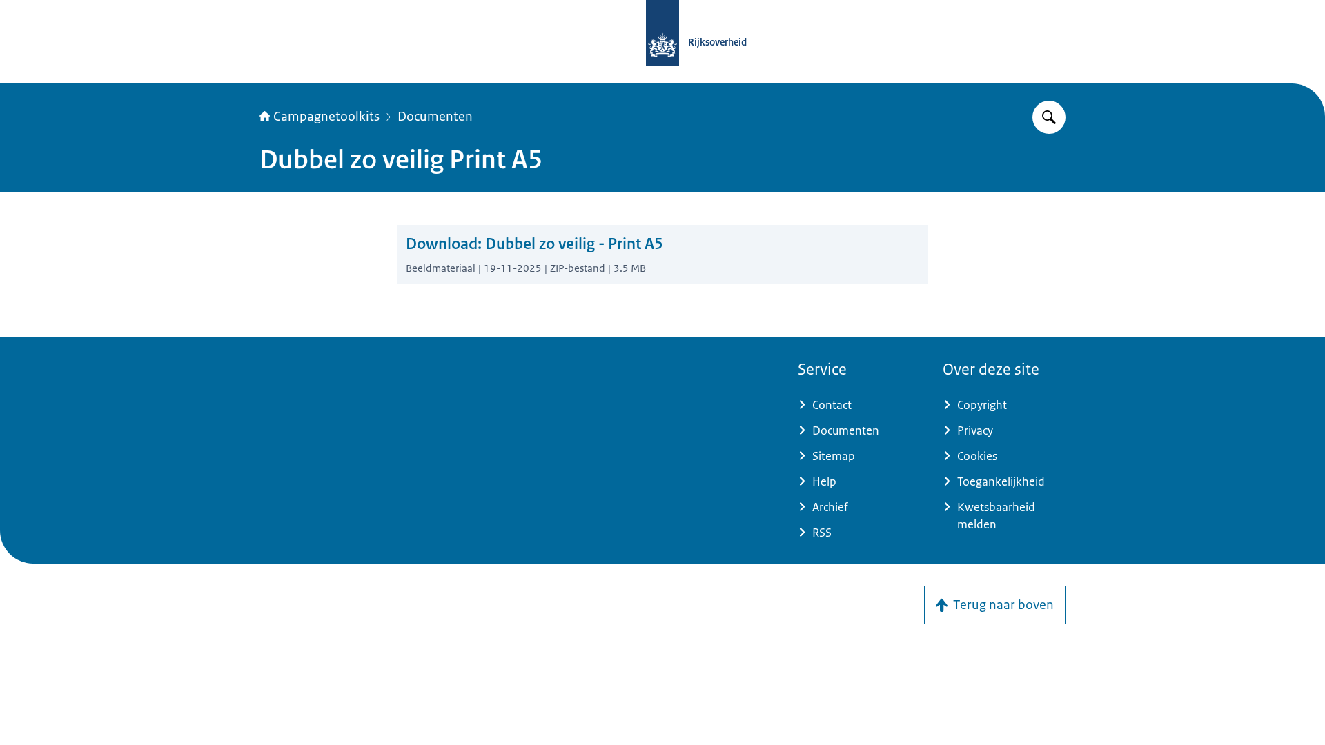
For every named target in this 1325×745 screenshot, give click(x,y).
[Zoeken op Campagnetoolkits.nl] (1049, 117)
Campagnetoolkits (326, 116)
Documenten (435, 116)
